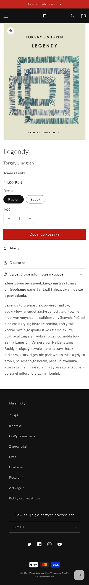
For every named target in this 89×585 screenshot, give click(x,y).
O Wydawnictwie (22, 436)
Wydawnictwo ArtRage (39, 573)
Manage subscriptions (44, 576)
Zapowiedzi (18, 446)
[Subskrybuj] (75, 527)
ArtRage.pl (17, 488)
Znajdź (14, 415)
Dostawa (16, 467)
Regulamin (17, 477)
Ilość (6, 209)
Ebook (36, 199)
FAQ (12, 457)
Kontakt (15, 426)
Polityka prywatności (25, 498)
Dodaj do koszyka (45, 234)
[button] (6, 16)
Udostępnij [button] (17, 248)
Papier (13, 199)
